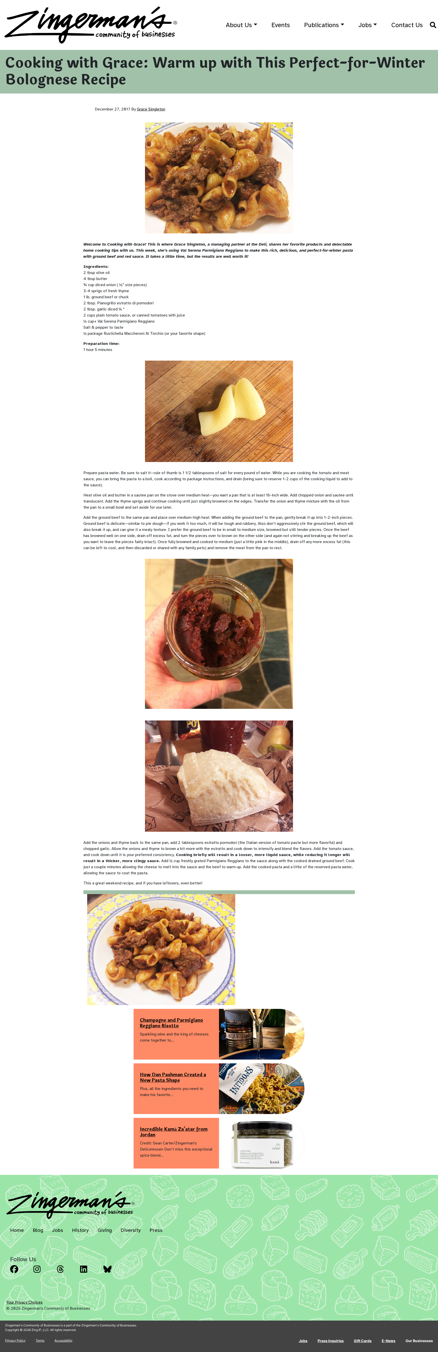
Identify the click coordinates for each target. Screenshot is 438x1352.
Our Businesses (419, 1341)
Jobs (365, 25)
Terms (40, 1340)
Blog (38, 1230)
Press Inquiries (331, 1341)
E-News (388, 1341)
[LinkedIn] (90, 1272)
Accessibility (63, 1340)
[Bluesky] (113, 1272)
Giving (105, 1230)
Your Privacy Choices (24, 1302)
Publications (321, 25)
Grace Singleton (151, 109)
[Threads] (67, 1272)
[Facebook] (20, 1272)
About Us (239, 25)
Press (156, 1230)
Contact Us (407, 25)
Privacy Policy (15, 1340)
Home (17, 1230)
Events (280, 25)
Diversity (131, 1230)
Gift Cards (363, 1341)
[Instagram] (43, 1272)
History (80, 1230)
